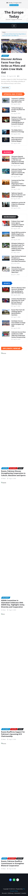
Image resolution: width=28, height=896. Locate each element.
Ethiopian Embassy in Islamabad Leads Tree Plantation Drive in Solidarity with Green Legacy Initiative (17, 247)
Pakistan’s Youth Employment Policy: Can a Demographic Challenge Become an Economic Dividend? (18, 120)
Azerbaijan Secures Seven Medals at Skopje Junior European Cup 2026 (18, 323)
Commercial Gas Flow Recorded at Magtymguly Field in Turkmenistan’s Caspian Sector (18, 184)
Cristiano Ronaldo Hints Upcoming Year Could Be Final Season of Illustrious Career (18, 301)
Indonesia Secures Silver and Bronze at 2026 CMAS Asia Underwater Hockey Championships (18, 334)
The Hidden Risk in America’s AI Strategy (17, 131)
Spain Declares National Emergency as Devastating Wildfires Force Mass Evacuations (18, 258)
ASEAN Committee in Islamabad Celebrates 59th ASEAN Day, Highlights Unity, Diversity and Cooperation (13, 603)
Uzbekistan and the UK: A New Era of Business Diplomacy (18, 204)
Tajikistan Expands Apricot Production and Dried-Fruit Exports (18, 194)
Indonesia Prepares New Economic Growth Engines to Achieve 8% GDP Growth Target (18, 171)
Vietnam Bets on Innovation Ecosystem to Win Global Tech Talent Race (18, 269)
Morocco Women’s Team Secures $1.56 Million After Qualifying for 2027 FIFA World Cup (18, 290)
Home (3, 32)
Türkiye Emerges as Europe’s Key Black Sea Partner (18, 109)
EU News (3, 76)
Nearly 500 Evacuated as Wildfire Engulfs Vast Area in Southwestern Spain (18, 234)
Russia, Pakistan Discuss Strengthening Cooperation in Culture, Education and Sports (13, 473)
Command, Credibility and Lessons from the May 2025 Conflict (17, 100)
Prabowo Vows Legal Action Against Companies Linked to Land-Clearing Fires (17, 223)
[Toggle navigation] (14, 25)
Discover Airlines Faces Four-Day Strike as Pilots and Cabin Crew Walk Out (13, 65)
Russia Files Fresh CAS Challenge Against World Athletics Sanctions (17, 312)
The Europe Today (14, 14)
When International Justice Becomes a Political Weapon (17, 139)
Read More (5, 87)
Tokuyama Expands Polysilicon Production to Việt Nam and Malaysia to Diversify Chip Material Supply (18, 160)
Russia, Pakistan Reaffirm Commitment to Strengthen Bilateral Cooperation (12, 863)
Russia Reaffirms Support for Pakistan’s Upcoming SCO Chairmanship (13, 734)
